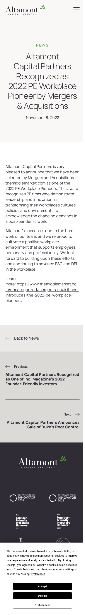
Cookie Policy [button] (21, 569)
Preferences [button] (38, 574)
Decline (42, 595)
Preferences (43, 605)
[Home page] (25, 9)
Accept (42, 586)
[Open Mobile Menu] (76, 10)
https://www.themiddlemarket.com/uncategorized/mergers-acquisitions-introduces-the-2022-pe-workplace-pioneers (42, 292)
